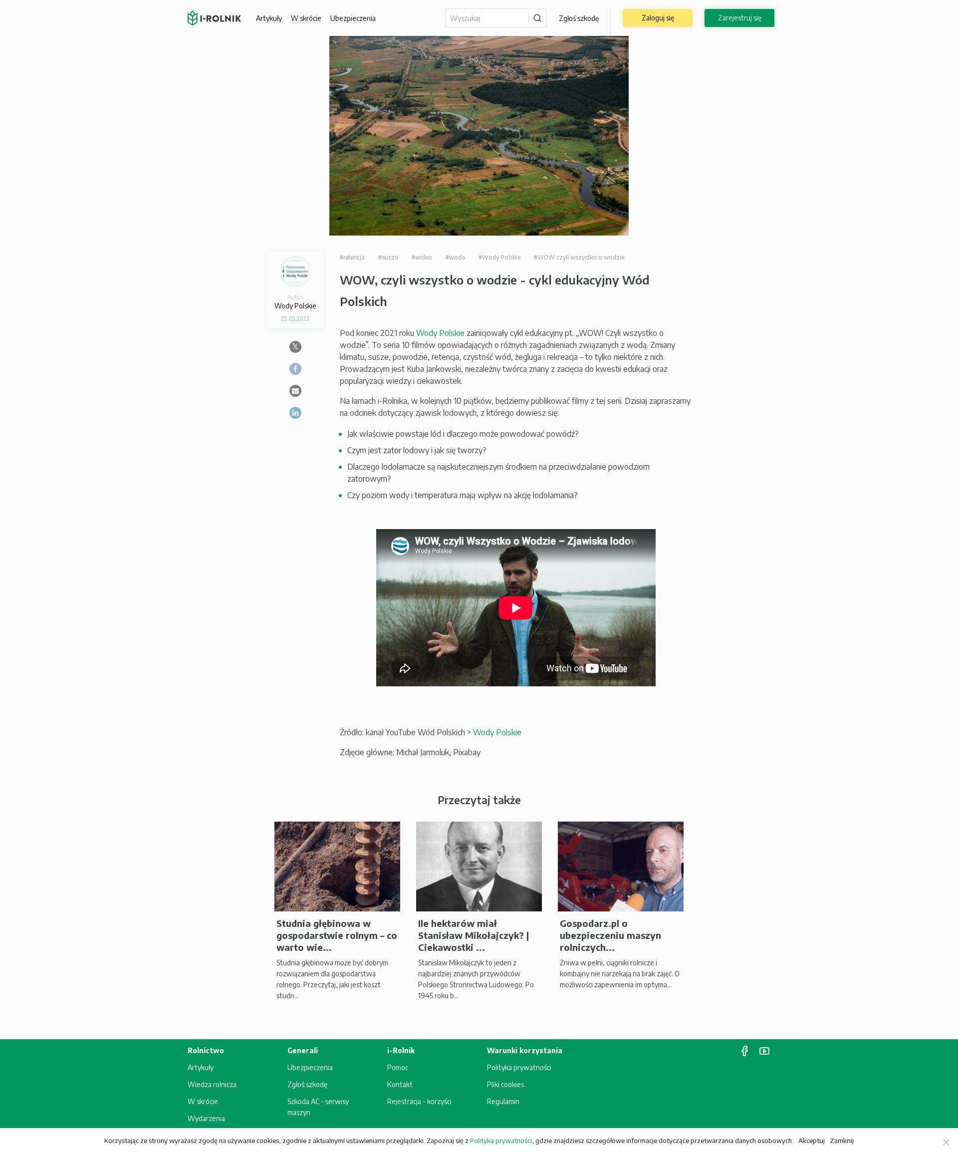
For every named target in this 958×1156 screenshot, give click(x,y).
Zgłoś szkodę (579, 18)
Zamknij (842, 1140)
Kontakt (400, 1084)
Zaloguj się (658, 17)
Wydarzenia (206, 1118)
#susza (388, 257)
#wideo (422, 257)
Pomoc (397, 1067)
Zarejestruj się (739, 17)
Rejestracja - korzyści (419, 1101)
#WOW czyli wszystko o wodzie (579, 257)
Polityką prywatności (501, 1141)
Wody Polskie (440, 333)
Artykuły (269, 18)
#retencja (352, 257)
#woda (455, 257)
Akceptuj (811, 1140)
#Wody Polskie (499, 257)
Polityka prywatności (519, 1067)
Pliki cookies (505, 1084)
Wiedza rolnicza (212, 1084)
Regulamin (503, 1101)
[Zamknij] (946, 1142)
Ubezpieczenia (310, 1067)
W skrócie (306, 18)
